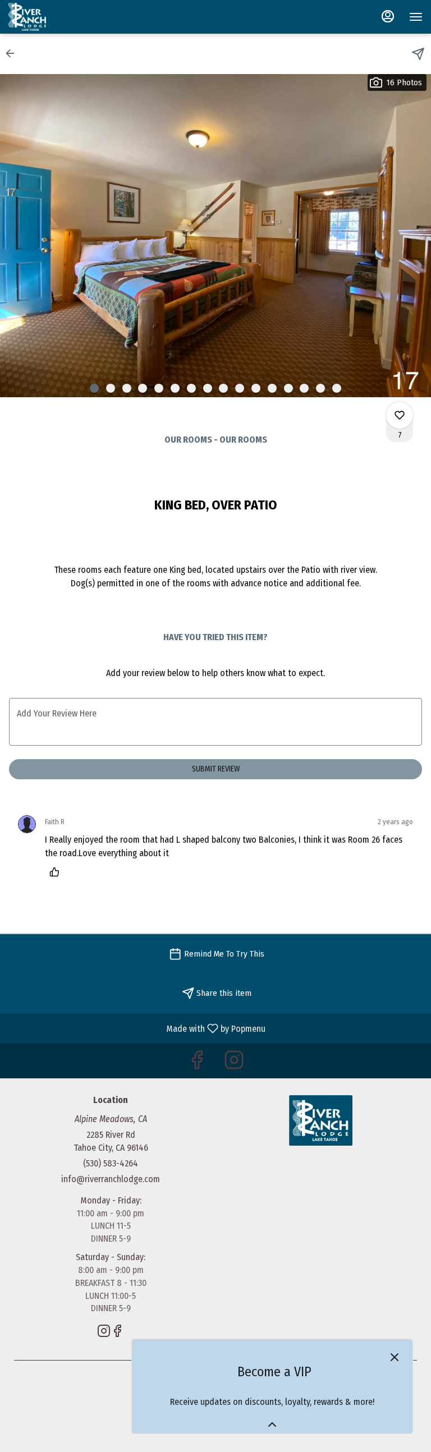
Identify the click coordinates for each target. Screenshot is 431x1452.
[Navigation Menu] (416, 16)
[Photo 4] (142, 388)
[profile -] (388, 16)
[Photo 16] (336, 388)
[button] (13, 53)
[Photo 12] (272, 388)
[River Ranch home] (58, 17)
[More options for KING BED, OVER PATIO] (399, 415)
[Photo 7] (191, 388)
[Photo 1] (94, 388)
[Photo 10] (239, 388)
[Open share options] (418, 54)
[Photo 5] (158, 388)
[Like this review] (57, 872)
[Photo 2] (110, 388)
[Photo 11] (255, 388)
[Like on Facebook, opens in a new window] (197, 1063)
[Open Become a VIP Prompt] (272, 1424)
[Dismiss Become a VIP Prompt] (394, 1357)
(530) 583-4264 (110, 1163)
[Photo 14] (304, 388)
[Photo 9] (223, 388)
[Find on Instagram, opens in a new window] (234, 1063)
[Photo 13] (288, 388)
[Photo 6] (175, 388)
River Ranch (320, 1120)
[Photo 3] (126, 388)
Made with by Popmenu (136, 1028)
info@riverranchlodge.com (110, 1179)
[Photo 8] (207, 388)
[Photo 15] (320, 388)
